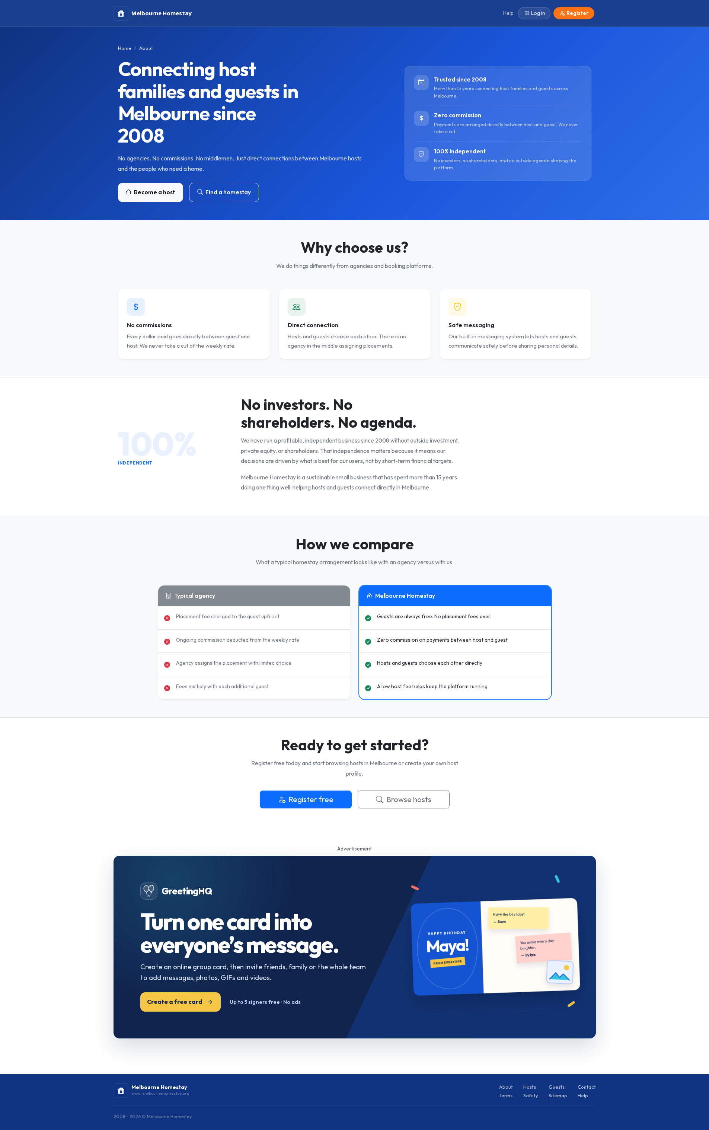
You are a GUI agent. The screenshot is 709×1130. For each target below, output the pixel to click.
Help (583, 1095)
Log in (538, 13)
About (506, 1087)
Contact (587, 1087)
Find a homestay (227, 192)
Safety (530, 1095)
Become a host (154, 192)
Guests (557, 1087)
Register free (310, 799)
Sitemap (558, 1095)
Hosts (529, 1087)
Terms (505, 1095)
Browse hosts (408, 799)
